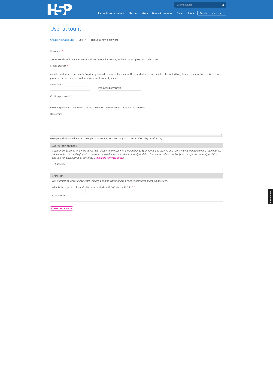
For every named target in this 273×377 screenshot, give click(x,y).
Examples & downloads (111, 13)
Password (56, 84)
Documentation (138, 13)
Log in (191, 13)
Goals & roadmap (162, 13)
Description (56, 113)
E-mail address (59, 65)
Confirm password (61, 96)
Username (56, 51)
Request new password (104, 39)
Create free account (212, 13)
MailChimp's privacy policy (108, 157)
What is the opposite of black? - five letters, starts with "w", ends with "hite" (93, 187)
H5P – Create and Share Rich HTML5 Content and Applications (60, 9)
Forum (180, 13)
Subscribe (60, 163)
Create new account (62, 39)
